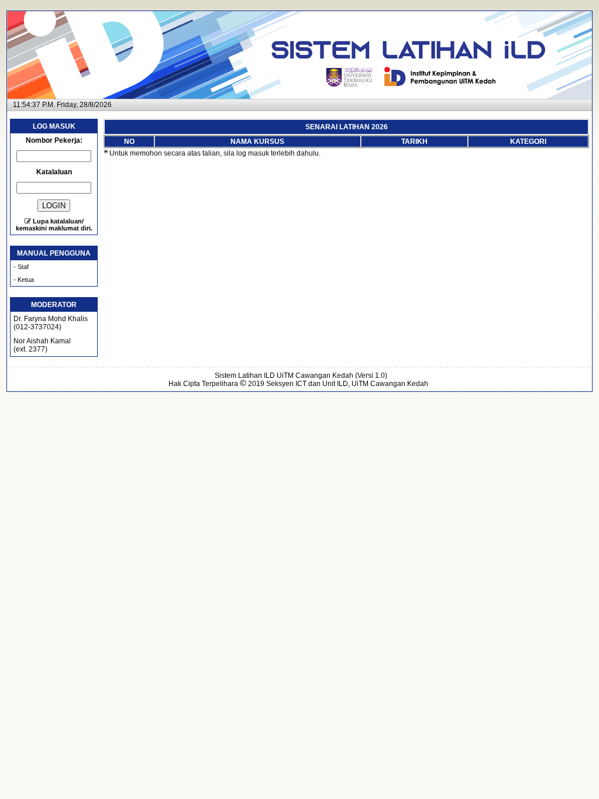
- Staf (21, 266)
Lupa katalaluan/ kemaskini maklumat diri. (54, 225)
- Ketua (23, 279)
